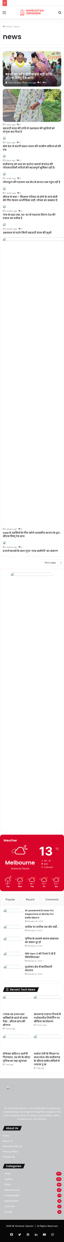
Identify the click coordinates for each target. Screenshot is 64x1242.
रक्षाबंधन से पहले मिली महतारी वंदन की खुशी (27, 232)
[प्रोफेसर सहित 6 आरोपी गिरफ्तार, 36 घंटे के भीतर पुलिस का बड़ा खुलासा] (16, 1042)
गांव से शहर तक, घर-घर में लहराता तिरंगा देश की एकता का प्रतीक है (29, 216)
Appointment (12, 1200)
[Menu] (4, 14)
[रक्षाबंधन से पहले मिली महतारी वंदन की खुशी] (4, 224)
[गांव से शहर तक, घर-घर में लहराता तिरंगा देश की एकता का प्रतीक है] (4, 206)
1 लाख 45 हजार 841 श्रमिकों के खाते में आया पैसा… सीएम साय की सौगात (15, 1020)
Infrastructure (12, 1190)
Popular (10, 899)
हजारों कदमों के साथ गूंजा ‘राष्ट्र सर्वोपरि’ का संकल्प (30, 551)
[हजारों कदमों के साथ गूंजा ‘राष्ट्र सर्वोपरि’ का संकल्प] (4, 542)
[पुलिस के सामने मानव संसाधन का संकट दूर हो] (13, 943)
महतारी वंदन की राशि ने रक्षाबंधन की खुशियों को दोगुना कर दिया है (29, 130)
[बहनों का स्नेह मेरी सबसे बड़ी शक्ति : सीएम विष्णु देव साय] (32, 68)
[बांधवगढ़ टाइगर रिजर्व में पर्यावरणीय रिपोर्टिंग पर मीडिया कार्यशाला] (47, 1003)
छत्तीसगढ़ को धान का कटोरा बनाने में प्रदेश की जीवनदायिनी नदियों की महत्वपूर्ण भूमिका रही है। (29, 166)
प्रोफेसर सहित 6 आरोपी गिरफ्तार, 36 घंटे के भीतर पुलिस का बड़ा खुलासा (16, 1057)
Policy (8, 1184)
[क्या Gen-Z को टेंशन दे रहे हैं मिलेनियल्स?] (13, 957)
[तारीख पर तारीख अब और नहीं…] (13, 930)
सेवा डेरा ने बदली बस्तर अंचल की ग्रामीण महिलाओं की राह (32, 148)
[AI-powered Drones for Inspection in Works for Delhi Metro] (13, 915)
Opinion (9, 1179)
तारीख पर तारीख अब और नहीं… (42, 927)
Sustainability (12, 1195)
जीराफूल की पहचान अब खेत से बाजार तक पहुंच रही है (31, 182)
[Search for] (59, 14)
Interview (10, 1206)
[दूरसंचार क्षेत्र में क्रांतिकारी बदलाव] (13, 971)
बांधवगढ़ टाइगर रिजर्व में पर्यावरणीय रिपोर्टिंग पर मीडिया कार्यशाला (47, 1018)
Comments (52, 899)
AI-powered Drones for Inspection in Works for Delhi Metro (39, 914)
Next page (50, 562)
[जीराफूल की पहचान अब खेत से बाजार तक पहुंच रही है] (4, 174)
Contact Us (9, 1156)
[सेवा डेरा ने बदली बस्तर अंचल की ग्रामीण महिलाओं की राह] (4, 138)
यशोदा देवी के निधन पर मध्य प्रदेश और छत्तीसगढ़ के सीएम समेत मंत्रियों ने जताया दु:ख (47, 1059)
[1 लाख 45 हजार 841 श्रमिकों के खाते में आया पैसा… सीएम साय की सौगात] (16, 1003)
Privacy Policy (10, 1151)
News (8, 1173)
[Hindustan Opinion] (32, 12)
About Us (8, 1141)
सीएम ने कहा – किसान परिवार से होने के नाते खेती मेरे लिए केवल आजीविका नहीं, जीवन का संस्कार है (30, 198)
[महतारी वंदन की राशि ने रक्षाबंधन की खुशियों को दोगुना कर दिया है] (32, 105)
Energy (8, 1211)
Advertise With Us (12, 1146)
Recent (30, 899)
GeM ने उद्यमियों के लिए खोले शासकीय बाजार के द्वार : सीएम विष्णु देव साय (32, 534)
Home (8, 26)
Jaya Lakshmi (14, 82)
